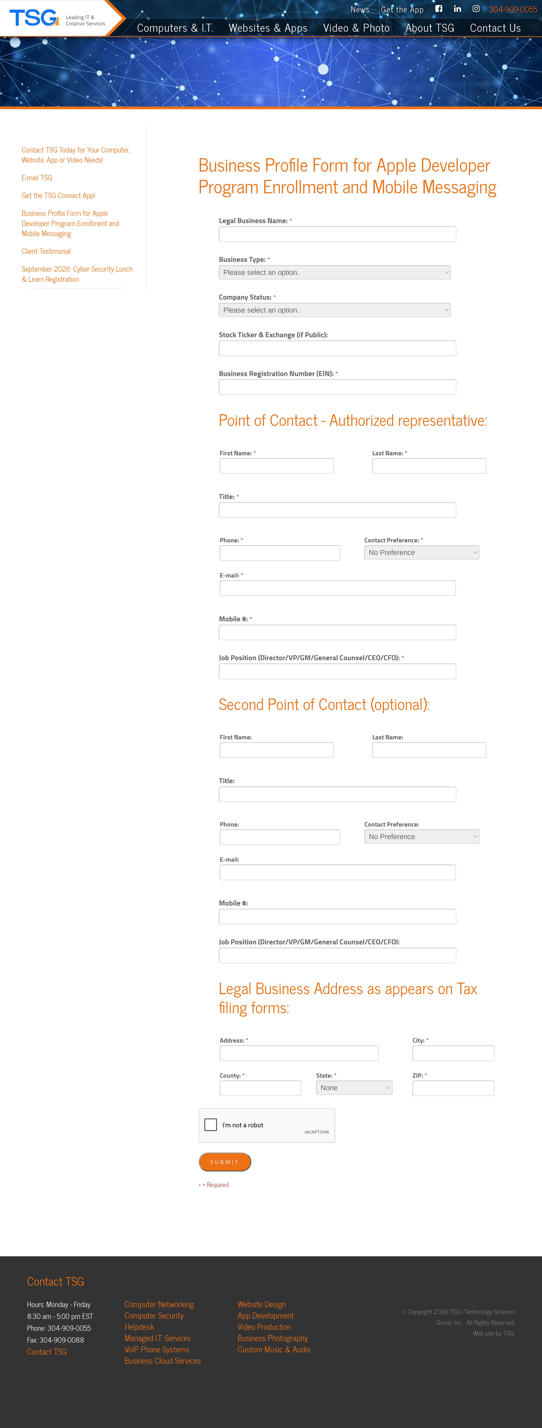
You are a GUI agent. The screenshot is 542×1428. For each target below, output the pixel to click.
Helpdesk (139, 1326)
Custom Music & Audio (274, 1348)
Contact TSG (47, 1351)
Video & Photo (356, 27)
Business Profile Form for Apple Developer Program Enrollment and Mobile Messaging (70, 223)
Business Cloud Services (163, 1360)
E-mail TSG (37, 177)
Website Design (262, 1303)
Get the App (402, 9)
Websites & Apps (268, 27)
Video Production (264, 1326)
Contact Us (500, 27)
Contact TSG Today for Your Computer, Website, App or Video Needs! (76, 154)
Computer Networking (159, 1303)
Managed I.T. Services (158, 1337)
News (360, 9)
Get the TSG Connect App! (58, 195)
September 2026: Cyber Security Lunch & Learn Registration (77, 274)
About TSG (430, 27)
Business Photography (273, 1337)
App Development (266, 1315)
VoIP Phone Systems (157, 1348)
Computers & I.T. (175, 27)
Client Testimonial (46, 251)
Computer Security (154, 1315)
